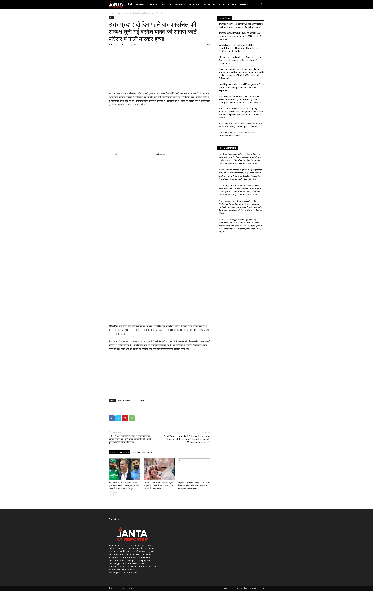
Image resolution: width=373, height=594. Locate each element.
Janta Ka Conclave (257, 588)
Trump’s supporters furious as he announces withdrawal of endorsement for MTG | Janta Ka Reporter (240, 36)
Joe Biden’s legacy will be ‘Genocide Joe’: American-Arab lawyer (237, 134)
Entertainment (213, 4)
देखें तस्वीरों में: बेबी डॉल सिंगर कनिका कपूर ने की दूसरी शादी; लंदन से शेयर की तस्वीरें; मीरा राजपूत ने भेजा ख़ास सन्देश (158, 486)
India (152, 4)
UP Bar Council (139, 401)
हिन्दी (130, 4)
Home (111, 13)
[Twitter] (118, 418)
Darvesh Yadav (124, 401)
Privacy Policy (226, 588)
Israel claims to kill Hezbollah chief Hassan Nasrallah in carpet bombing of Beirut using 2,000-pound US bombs (238, 48)
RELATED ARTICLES (119, 452)
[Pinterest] (125, 418)
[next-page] (115, 494)
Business (140, 4)
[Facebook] (112, 418)
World (179, 4)
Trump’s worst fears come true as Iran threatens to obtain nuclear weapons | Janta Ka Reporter (241, 25)
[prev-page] (110, 494)
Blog (231, 4)
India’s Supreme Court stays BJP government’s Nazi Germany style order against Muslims (240, 125)
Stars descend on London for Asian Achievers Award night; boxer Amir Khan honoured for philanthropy (240, 60)
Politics (166, 4)
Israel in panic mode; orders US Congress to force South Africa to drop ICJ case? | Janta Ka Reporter (241, 87)
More (243, 4)
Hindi (119, 13)
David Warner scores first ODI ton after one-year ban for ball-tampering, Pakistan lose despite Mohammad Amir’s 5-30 (187, 439)
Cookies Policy (241, 588)
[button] (260, 4)
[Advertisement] (159, 69)
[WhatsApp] (132, 418)
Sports (193, 4)
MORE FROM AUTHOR (142, 452)
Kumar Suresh (117, 45)
